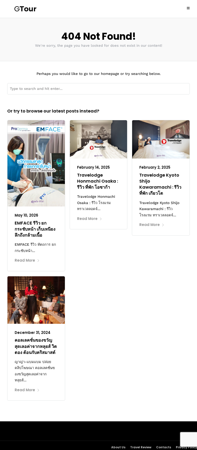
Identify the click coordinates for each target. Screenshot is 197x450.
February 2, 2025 (154, 167)
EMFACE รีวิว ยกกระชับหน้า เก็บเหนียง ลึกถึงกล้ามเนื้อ (35, 229)
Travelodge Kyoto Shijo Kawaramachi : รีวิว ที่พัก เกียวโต (160, 184)
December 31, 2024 (32, 332)
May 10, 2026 (26, 215)
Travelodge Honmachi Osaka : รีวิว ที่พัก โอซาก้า (97, 181)
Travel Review (140, 447)
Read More (25, 260)
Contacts (163, 447)
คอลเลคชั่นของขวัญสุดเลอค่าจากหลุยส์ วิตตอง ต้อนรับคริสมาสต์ (36, 346)
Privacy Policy (186, 447)
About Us (118, 447)
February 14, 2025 (93, 167)
